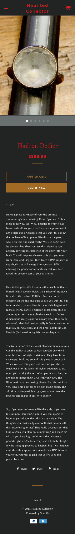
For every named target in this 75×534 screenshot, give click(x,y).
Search (37, 500)
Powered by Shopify (37, 513)
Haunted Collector (37, 8)
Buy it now (37, 187)
